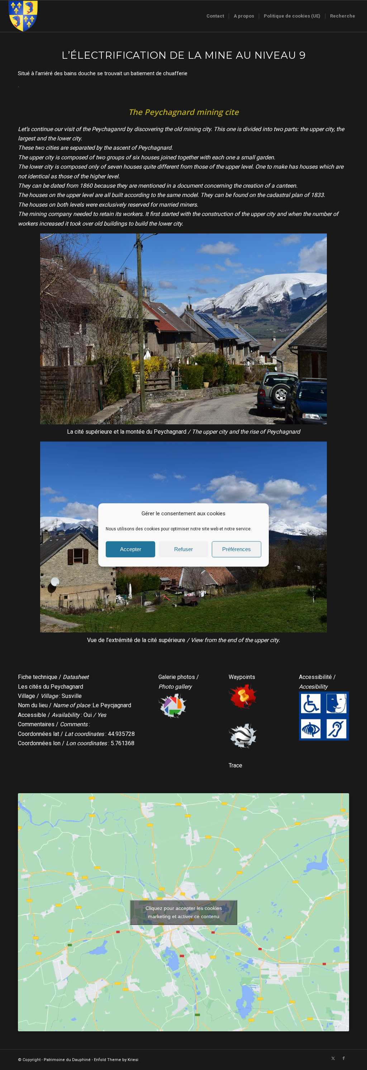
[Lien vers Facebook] (343, 1058)
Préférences (236, 549)
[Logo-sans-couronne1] (23, 16)
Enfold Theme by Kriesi (116, 1059)
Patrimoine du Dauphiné (67, 1059)
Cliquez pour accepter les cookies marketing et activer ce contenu (184, 912)
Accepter (130, 549)
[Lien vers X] (333, 1058)
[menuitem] (215, 16)
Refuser (183, 549)
